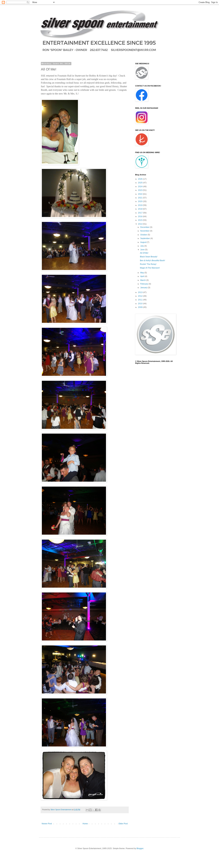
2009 (140, 307)
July (142, 246)
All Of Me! (144, 253)
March (143, 280)
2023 (140, 190)
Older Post (123, 824)
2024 (140, 186)
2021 (140, 198)
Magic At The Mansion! (150, 268)
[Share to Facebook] (96, 809)
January (144, 287)
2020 (140, 201)
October (144, 235)
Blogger (140, 848)
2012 (140, 296)
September (145, 238)
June (142, 250)
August (143, 242)
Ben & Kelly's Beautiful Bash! (152, 260)
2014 (140, 224)
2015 (140, 220)
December (145, 227)
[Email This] (87, 809)
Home (85, 824)
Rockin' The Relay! (148, 264)
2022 (140, 194)
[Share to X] (93, 809)
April (142, 276)
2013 (140, 292)
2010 (140, 303)
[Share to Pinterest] (99, 809)
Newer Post (47, 824)
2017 (140, 213)
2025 (140, 183)
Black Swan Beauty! (148, 257)
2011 (140, 300)
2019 (140, 205)
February (144, 284)
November (145, 231)
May (142, 273)
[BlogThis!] (90, 809)
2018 (140, 209)
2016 (140, 216)
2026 (140, 179)
